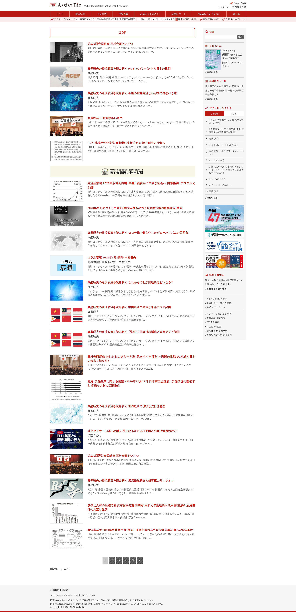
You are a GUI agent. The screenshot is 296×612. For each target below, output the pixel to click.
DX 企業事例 (213, 322)
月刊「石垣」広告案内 (217, 299)
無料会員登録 (239, 7)
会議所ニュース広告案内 (219, 303)
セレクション (209, 13)
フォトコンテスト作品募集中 (153, 19)
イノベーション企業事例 (219, 314)
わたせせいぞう (217, 160)
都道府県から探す (212, 19)
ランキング (64, 19)
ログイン (224, 7)
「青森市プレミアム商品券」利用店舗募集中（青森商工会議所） (91, 19)
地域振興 (123, 13)
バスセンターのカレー (220, 185)
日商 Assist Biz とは (236, 19)
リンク (92, 595)
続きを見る (212, 198)
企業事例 (102, 13)
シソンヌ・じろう (217, 179)
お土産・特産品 (214, 326)
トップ (60, 13)
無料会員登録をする (217, 289)
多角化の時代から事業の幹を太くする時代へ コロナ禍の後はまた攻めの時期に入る (226, 169)
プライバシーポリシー (61, 595)
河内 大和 (129, 19)
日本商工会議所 (61, 590)
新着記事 (80, 13)
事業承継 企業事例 (216, 318)
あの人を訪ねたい (149, 13)
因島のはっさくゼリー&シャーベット (226, 152)
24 (214, 114)
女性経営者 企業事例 (217, 331)
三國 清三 (214, 191)
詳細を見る (212, 72)
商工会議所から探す (188, 19)
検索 (240, 37)
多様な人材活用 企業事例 (219, 335)
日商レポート (178, 13)
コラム (236, 13)
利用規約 (80, 595)
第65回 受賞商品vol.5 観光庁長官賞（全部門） (226, 121)
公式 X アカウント (216, 307)
